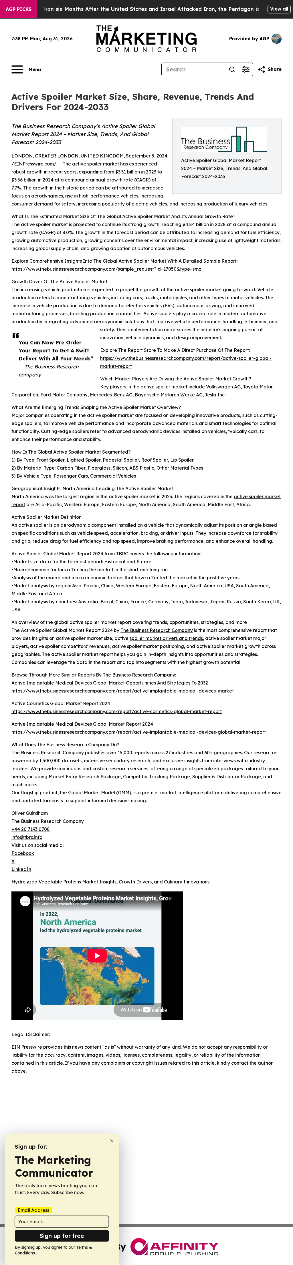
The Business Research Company (156, 630)
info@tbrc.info (26, 837)
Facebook (22, 853)
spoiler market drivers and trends (166, 638)
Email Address (33, 1210)
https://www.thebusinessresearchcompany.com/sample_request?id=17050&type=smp (106, 269)
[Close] (111, 1141)
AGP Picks (18, 9)
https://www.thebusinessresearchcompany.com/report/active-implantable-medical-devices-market (122, 691)
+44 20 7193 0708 (30, 829)
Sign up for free (62, 1235)
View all (279, 9)
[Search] (232, 69)
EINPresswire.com (34, 164)
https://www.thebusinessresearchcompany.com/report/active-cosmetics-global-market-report (116, 711)
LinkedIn (21, 869)
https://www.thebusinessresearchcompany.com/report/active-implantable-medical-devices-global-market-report (138, 732)
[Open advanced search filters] (246, 69)
